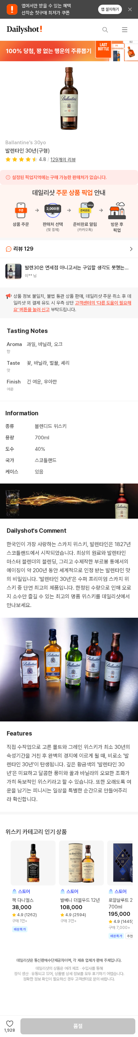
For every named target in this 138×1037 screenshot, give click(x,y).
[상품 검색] (105, 29)
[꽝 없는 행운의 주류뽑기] (69, 50)
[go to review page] (131, 249)
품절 (78, 1026)
